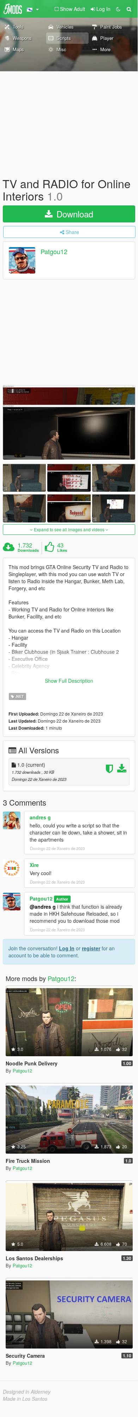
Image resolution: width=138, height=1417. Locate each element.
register (91, 948)
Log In (66, 948)
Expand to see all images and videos (69, 529)
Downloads (28, 550)
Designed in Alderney (26, 1391)
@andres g (43, 906)
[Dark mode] (118, 9)
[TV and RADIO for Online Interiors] (69, 422)
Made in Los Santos (25, 1398)
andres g (40, 817)
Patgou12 (54, 251)
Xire (34, 864)
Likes (62, 550)
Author (62, 899)
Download (73, 214)
